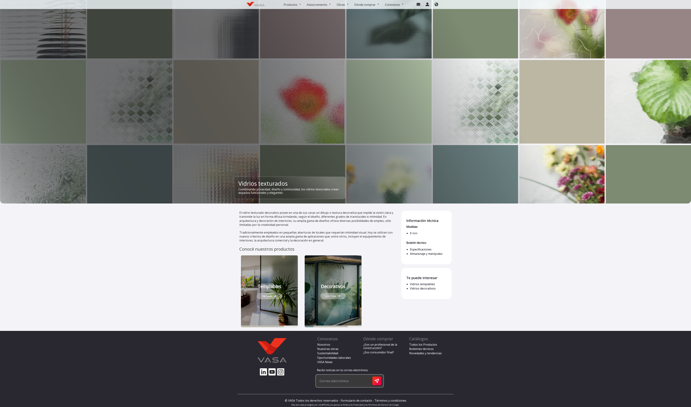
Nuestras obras (327, 349)
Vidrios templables (422, 284)
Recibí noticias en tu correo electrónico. (341, 370)
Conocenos (392, 5)
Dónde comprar (365, 5)
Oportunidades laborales (334, 358)
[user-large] (427, 4)
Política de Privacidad (353, 405)
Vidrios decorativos (423, 288)
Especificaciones (421, 249)
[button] (269, 296)
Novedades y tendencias (425, 353)
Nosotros (323, 345)
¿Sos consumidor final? (378, 352)
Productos (290, 5)
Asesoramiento (317, 5)
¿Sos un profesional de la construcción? (380, 346)
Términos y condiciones (390, 401)
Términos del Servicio (378, 405)
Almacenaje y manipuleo (426, 254)
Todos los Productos (423, 345)
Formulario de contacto (356, 401)
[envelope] (418, 4)
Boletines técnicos (421, 349)
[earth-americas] (436, 4)
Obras (341, 5)
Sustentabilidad (327, 353)
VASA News (325, 362)
